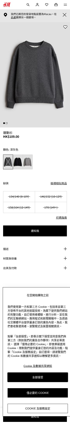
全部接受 (37, 377)
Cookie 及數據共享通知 (38, 366)
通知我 (35, 231)
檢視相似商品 (59, 183)
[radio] (8, 162)
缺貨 (6, 183)
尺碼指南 (61, 217)
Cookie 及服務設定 (37, 408)
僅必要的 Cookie (38, 392)
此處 (13, 17)
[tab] (4, 123)
